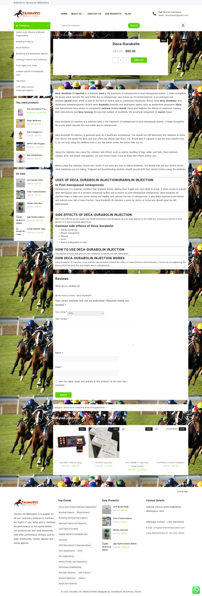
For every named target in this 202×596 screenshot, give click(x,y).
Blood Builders (23, 47)
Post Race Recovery (67, 573)
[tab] (60, 82)
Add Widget (182, 491)
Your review (62, 319)
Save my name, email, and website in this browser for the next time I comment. (91, 383)
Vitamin (82, 578)
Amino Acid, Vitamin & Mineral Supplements (30, 34)
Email (58, 367)
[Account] (183, 25)
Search (134, 25)
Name (59, 353)
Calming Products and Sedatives (31, 59)
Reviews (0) (75, 82)
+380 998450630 (173, 12)
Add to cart (138, 60)
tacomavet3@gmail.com (176, 15)
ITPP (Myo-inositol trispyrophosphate (25, 88)
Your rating (61, 312)
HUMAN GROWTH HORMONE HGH (29, 73)
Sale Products (84, 573)
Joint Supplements (67, 551)
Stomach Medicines (67, 578)
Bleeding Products (24, 42)
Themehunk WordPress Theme (126, 592)
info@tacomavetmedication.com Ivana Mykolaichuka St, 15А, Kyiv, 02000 (165, 530)
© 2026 (65, 592)
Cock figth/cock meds (26, 65)
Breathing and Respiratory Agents (32, 54)
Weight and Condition (68, 584)
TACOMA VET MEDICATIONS (83, 592)
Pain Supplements (66, 556)
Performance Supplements (70, 567)
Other (80, 551)
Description (59, 82)
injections (20, 81)
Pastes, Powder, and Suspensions (73, 562)
